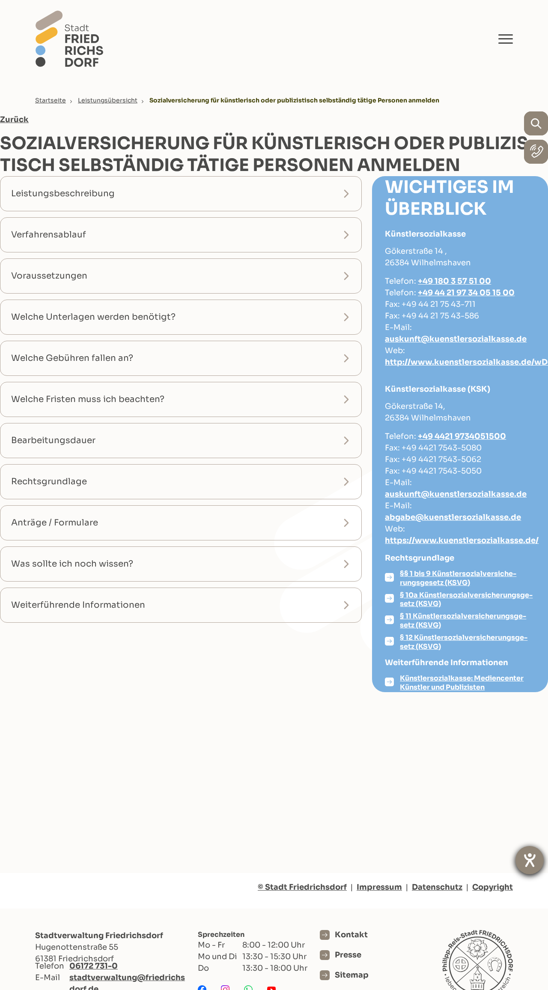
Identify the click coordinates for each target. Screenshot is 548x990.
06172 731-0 (93, 966)
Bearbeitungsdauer (53, 440)
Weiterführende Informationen (78, 605)
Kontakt (351, 934)
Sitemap (352, 975)
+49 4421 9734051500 (462, 436)
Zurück (14, 119)
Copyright (492, 887)
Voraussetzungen (49, 275)
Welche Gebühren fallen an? (72, 358)
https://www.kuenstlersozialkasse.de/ (462, 540)
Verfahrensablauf (48, 234)
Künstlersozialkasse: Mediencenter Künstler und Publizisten (462, 683)
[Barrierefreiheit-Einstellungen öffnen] (529, 860)
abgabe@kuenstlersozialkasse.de (453, 517)
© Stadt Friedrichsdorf (302, 887)
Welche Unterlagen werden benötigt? (93, 317)
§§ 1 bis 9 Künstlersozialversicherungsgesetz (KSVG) (458, 578)
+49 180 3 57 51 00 (454, 281)
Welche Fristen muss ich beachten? (87, 399)
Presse (348, 955)
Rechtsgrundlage (49, 481)
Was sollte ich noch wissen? (72, 563)
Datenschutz (437, 887)
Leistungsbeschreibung (63, 193)
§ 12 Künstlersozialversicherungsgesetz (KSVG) (463, 642)
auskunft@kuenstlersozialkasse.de (456, 339)
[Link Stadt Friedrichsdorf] (69, 38)
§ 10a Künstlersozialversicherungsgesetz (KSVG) (466, 600)
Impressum (379, 887)
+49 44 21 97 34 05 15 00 (466, 292)
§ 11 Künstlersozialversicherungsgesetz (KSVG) (463, 621)
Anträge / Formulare (54, 522)
